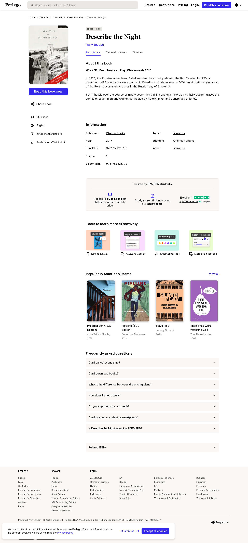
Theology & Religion (206, 498)
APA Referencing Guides (63, 502)
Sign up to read (101, 318)
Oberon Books (115, 133)
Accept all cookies (155, 531)
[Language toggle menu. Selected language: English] (239, 5)
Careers (22, 502)
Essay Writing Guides (61, 506)
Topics (54, 478)
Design (123, 482)
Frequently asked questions (109, 353)
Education (201, 482)
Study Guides (58, 494)
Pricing (183, 5)
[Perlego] (13, 5)
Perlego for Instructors (29, 490)
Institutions (167, 5)
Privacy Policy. (65, 532)
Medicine (158, 490)
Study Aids (124, 498)
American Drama (184, 140)
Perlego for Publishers (29, 498)
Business (200, 478)
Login (195, 5)
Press (21, 506)
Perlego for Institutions (29, 494)
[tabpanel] (152, 114)
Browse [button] (150, 5)
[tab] (93, 53)
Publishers (56, 482)
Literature (179, 133)
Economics (159, 482)
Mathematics (96, 490)
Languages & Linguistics (131, 486)
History (93, 486)
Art (120, 478)
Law (156, 486)
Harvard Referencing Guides (65, 498)
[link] (101, 310)
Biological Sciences (164, 478)
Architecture (96, 478)
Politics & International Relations (170, 494)
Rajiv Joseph (95, 45)
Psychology (202, 494)
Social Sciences (98, 498)
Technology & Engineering (167, 498)
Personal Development (207, 490)
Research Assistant (61, 510)
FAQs (20, 482)
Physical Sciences (128, 494)
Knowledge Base (59, 490)
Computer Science (99, 482)
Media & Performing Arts (131, 490)
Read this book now (216, 5)
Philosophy (95, 494)
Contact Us (23, 486)
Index (54, 486)
